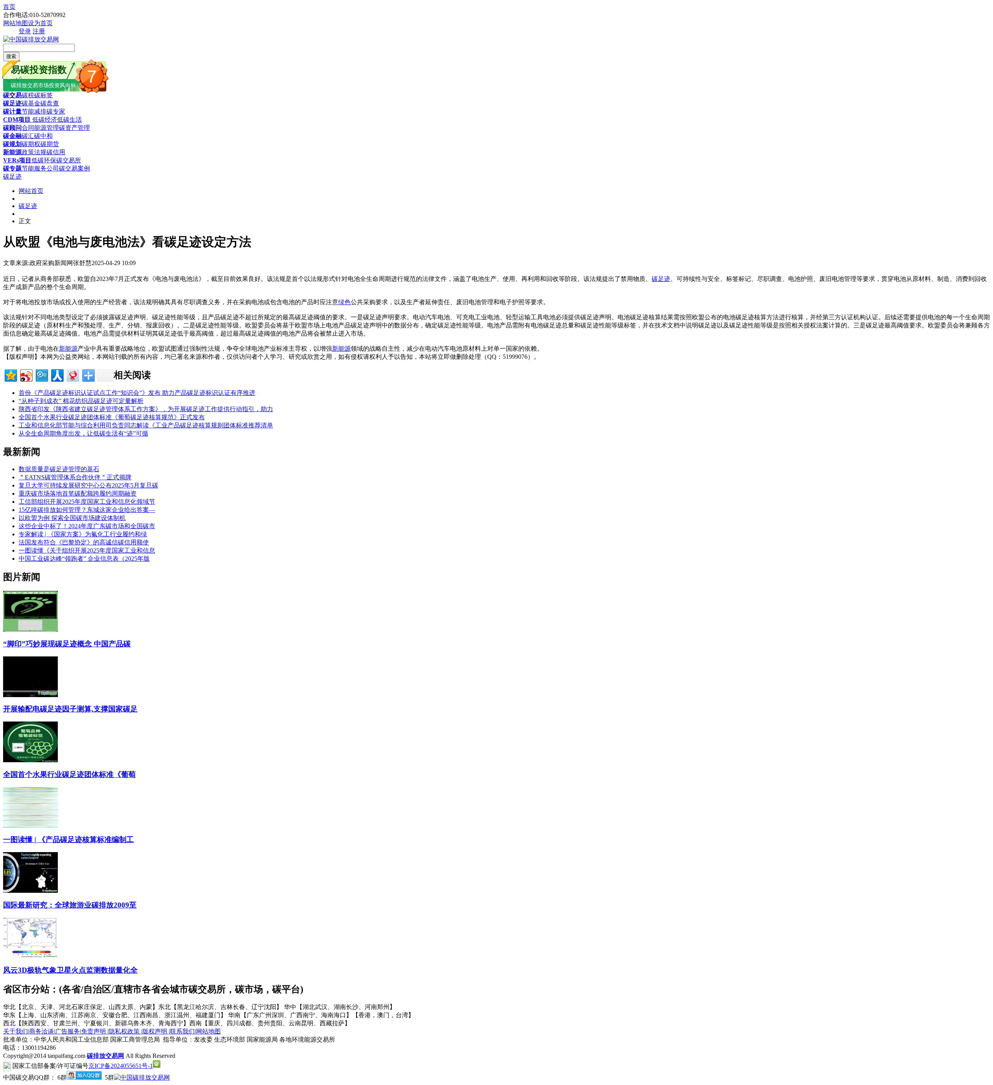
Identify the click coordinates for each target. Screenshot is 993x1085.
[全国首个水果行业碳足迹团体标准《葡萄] (30, 760)
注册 (39, 31)
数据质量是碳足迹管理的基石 (59, 469)
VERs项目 (17, 160)
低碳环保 (43, 160)
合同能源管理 (40, 127)
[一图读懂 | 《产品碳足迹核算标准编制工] (30, 825)
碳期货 (49, 144)
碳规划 (12, 144)
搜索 (11, 56)
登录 (25, 31)
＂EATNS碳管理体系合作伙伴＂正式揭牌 (75, 477)
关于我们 (15, 1031)
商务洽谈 (41, 1031)
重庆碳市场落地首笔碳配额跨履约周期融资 (78, 493)
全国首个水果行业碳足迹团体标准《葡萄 (69, 774)
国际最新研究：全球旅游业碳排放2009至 (70, 905)
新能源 (12, 152)
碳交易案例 (74, 168)
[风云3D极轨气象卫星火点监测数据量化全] (30, 955)
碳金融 (12, 136)
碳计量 (12, 111)
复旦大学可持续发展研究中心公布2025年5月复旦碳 (88, 485)
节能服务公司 (40, 168)
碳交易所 (68, 160)
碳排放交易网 (105, 1055)
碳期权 (31, 144)
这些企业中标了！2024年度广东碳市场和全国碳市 (87, 526)
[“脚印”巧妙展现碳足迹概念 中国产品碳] (30, 629)
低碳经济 (44, 119)
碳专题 (12, 168)
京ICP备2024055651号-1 (120, 1066)
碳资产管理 (74, 127)
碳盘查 (49, 103)
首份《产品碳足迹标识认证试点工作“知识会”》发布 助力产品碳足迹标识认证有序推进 (137, 392)
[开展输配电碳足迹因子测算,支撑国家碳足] (30, 695)
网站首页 (31, 191)
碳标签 (43, 95)
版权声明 (155, 1031)
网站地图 (15, 23)
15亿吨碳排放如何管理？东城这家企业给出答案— (87, 509)
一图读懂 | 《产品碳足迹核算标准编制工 (68, 839)
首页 (9, 6)
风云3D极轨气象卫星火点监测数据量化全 (70, 970)
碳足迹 (12, 103)
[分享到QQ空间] (10, 374)
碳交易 (12, 95)
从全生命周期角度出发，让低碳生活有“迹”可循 (83, 433)
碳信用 (56, 152)
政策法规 (34, 152)
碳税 (28, 95)
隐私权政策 (125, 1031)
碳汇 (28, 136)
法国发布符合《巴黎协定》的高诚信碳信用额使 (84, 542)
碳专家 (56, 111)
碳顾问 (12, 127)
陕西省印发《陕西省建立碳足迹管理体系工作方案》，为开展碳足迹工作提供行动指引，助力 (146, 409)
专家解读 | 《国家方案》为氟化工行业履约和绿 (83, 534)
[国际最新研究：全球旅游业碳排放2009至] (30, 890)
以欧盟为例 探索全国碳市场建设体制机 (72, 518)
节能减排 (34, 111)
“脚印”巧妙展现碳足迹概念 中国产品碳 (67, 644)
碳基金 (31, 103)
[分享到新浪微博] (26, 374)
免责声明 (94, 1031)
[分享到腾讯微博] (41, 374)
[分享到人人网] (57, 374)
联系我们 (182, 1031)
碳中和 (43, 136)
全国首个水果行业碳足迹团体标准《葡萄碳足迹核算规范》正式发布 (112, 417)
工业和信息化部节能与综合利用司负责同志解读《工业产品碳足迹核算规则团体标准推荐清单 (146, 425)
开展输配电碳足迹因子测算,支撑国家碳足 (70, 709)
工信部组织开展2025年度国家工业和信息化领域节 (87, 501)
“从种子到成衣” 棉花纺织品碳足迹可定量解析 (81, 401)
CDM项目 (17, 119)
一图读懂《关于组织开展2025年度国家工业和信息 (87, 550)
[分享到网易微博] (72, 374)
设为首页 (40, 23)
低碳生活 (69, 119)
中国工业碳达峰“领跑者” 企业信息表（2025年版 (84, 558)
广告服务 (67, 1031)
